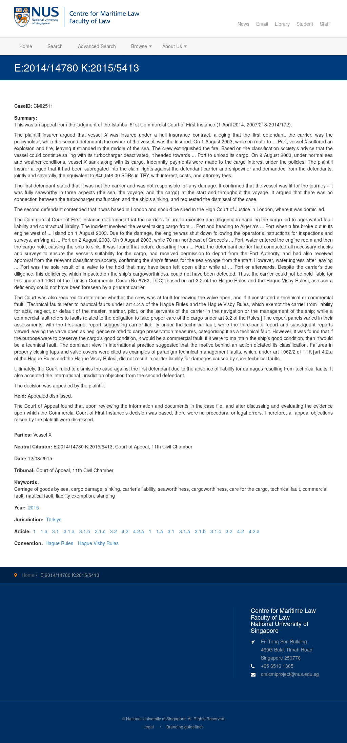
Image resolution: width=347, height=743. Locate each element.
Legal (148, 726)
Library (282, 23)
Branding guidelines (185, 726)
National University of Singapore (156, 718)
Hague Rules (59, 543)
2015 (33, 507)
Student (305, 23)
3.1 (55, 531)
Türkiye (54, 519)
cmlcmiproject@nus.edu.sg (290, 673)
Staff (324, 23)
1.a (44, 531)
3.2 (113, 531)
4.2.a (138, 531)
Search (55, 46)
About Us (169, 47)
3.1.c (100, 531)
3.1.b (84, 531)
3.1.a (69, 531)
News (243, 23)
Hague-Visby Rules (98, 543)
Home (25, 46)
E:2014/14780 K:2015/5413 (69, 574)
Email (262, 23)
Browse (136, 47)
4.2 (125, 531)
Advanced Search (97, 46)
